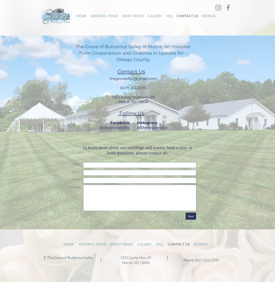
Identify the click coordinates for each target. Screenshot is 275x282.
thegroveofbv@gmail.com (133, 78)
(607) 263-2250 (133, 88)
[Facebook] (228, 7)
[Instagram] (218, 7)
